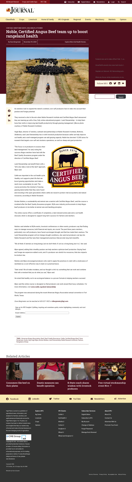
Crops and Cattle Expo (29, 2)
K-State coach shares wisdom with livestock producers (79, 385)
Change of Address (88, 425)
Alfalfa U (61, 421)
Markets (112, 19)
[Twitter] (9, 116)
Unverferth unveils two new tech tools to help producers (110, 65)
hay (29, 340)
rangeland (20, 342)
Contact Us (108, 418)
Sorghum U (62, 429)
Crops (21, 19)
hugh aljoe (34, 340)
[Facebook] (9, 111)
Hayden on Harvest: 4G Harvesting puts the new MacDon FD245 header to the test (110, 71)
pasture (80, 340)
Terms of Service (93, 474)
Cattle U (61, 414)
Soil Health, (31, 28)
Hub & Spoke (16, 470)
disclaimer (12, 459)
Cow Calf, (9, 28)
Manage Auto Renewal (89, 432)
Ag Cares (38, 414)
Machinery (99, 19)
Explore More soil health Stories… (76, 42)
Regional (77, 19)
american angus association (30, 338)
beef (42, 338)
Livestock (33, 19)
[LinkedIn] (9, 120)
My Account (85, 421)
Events (88, 19)
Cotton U (61, 425)
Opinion (123, 19)
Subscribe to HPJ (87, 418)
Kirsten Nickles (43, 340)
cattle (63, 338)
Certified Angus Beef (72, 338)
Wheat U (61, 432)
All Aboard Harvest (12, 2)
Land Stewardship (55, 340)
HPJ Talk (43, 2)
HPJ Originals (63, 19)
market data (22, 441)
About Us (108, 414)
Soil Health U (62, 418)
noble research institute (69, 340)
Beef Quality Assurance (52, 338)
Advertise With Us (110, 421)
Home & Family (47, 19)
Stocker (39, 28)
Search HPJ (99, 93)
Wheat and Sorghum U (65, 436)
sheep (26, 342)
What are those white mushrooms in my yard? (110, 77)
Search (120, 97)
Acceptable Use (112, 474)
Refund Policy (122, 474)
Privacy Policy (103, 474)
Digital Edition (86, 414)
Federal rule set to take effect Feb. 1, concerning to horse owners (110, 59)
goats (26, 340)
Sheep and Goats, (20, 28)
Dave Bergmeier (15, 42)
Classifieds (10, 19)
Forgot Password (87, 429)
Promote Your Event (111, 425)
